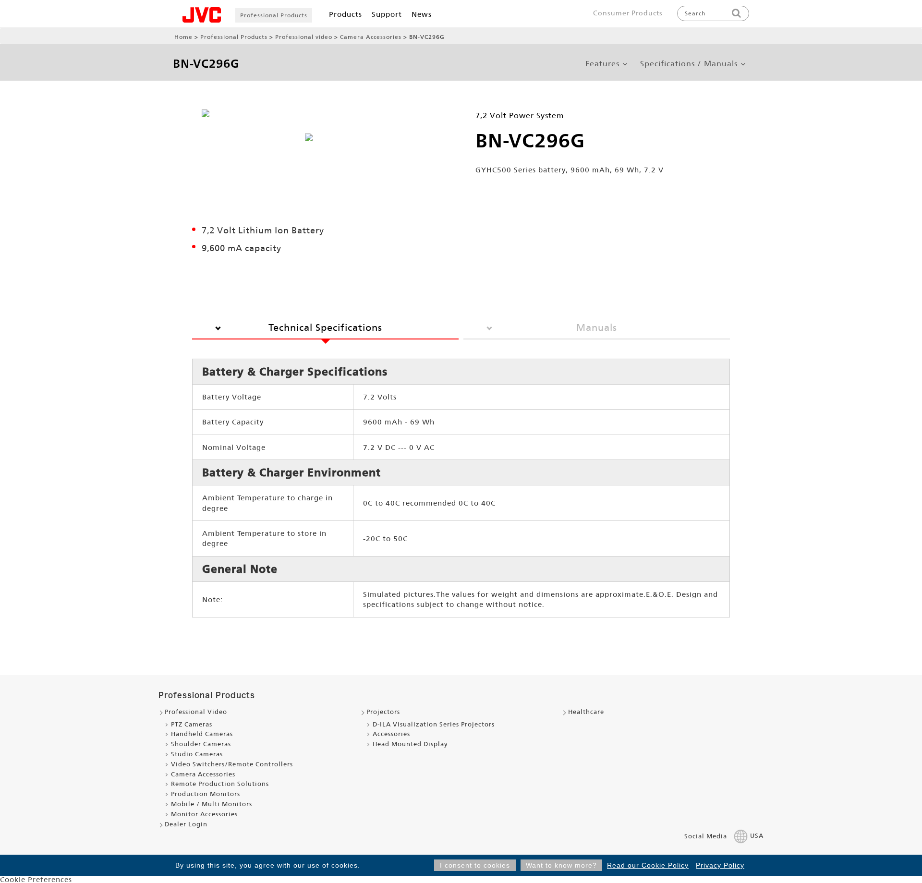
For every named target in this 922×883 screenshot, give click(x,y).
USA (757, 836)
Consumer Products (628, 13)
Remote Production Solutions (220, 783)
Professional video (303, 37)
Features (602, 64)
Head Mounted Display (410, 744)
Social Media (705, 836)
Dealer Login (186, 824)
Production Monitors (205, 794)
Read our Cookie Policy (648, 865)
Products (345, 14)
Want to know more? (561, 865)
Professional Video (196, 711)
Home (183, 37)
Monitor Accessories (204, 814)
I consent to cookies (475, 865)
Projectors (383, 711)
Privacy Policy (720, 865)
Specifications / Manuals (689, 64)
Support (387, 14)
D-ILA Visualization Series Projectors (434, 724)
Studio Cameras (197, 754)
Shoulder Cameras (201, 744)
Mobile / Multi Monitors (211, 804)
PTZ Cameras (191, 724)
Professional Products (273, 15)
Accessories (391, 734)
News (422, 14)
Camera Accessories (370, 37)
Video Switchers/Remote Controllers (232, 764)
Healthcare (586, 711)
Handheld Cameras (202, 734)
